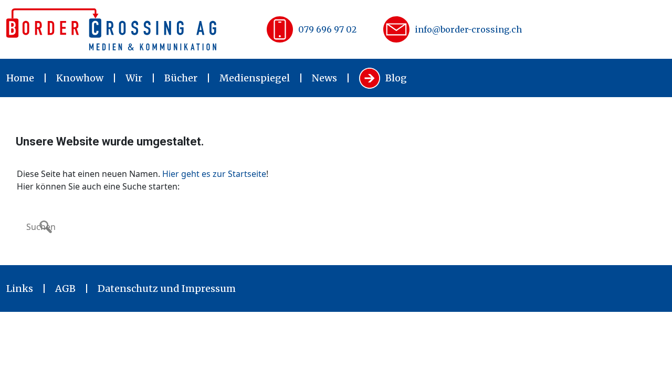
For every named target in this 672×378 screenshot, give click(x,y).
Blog (396, 78)
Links (19, 288)
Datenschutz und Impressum (167, 288)
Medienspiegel (254, 78)
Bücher (180, 78)
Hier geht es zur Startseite (214, 174)
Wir (133, 78)
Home (20, 78)
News (324, 78)
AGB (65, 288)
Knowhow (79, 78)
